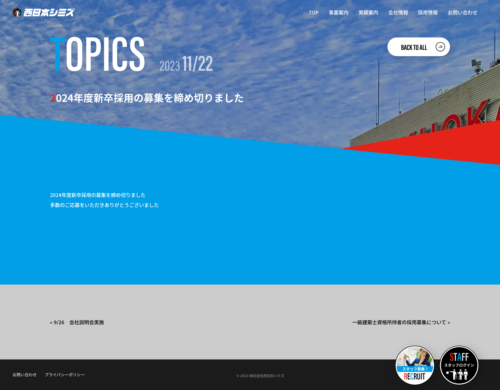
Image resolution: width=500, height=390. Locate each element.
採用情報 (428, 12)
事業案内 (338, 12)
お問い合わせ (462, 12)
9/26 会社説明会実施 (79, 322)
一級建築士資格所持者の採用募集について (399, 322)
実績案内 (368, 12)
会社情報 (398, 12)
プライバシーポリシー (65, 374)
